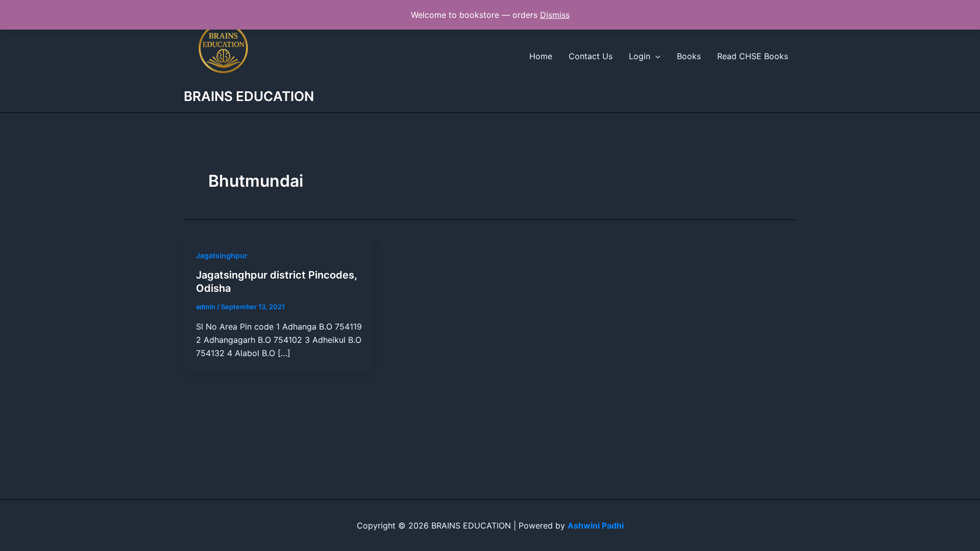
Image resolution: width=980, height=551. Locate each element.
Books (689, 56)
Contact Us (590, 56)
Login (639, 56)
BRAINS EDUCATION (249, 96)
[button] (655, 56)
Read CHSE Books (752, 56)
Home (540, 56)
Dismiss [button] (555, 15)
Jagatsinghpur (222, 255)
